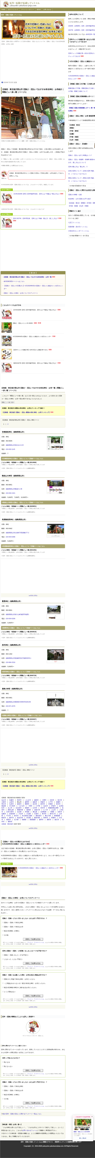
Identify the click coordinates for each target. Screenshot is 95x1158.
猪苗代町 (37, 817)
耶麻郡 (24, 819)
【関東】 (83, 203)
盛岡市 (27, 802)
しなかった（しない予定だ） (13, 959)
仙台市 (3, 800)
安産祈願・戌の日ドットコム (78, 227)
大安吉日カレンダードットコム (78, 231)
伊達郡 (27, 812)
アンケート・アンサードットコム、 (36, 942)
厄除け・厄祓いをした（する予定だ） (16, 955)
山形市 (11, 802)
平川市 (8, 815)
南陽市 (27, 808)
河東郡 (50, 804)
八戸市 (50, 802)
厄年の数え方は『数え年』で (78, 166)
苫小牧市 (12, 806)
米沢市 (42, 808)
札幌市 (11, 800)
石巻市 (52, 800)
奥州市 (42, 804)
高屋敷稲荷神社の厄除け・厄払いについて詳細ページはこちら (24, 546)
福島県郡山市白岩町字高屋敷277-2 (17, 532)
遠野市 (41, 819)
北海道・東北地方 (7, 824)
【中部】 (89, 203)
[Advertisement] (33, 63)
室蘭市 (58, 802)
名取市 (60, 812)
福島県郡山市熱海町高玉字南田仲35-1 (18, 658)
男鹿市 (53, 817)
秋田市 (19, 800)
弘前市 (11, 804)
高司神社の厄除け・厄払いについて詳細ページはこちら (21, 671)
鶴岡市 (27, 804)
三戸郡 (38, 806)
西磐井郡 (20, 810)
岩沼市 (35, 804)
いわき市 (28, 800)
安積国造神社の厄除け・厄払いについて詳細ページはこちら (23, 458)
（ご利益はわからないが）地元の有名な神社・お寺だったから (24, 983)
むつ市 (45, 810)
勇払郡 (35, 812)
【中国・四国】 (73, 206)
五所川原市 (10, 812)
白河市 (35, 808)
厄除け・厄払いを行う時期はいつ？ (80, 155)
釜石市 (57, 819)
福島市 (35, 802)
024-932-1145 (10, 449)
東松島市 (39, 815)
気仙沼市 (20, 817)
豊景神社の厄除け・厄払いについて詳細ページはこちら (21, 628)
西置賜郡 (33, 819)
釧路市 (19, 804)
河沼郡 (28, 817)
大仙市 (21, 814)
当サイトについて (13, 9)
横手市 (11, 817)
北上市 (10, 808)
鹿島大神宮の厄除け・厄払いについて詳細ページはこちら (22, 715)
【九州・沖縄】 (84, 206)
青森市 (42, 802)
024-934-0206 (10, 618)
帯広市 (3, 804)
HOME (3, 9)
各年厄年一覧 (90, 34)
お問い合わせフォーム (29, 1130)
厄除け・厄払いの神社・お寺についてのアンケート (21, 293)
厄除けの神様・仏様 (75, 194)
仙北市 (45, 806)
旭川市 (60, 800)
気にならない (8, 1066)
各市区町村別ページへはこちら (14, 281)
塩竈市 (3, 814)
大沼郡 (28, 814)
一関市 (30, 806)
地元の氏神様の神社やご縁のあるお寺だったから (20, 987)
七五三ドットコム (74, 222)
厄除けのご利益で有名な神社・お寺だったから (19, 979)
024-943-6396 (10, 537)
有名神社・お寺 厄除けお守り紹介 (79, 199)
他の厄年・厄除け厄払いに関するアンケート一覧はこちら (22, 1114)
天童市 (36, 814)
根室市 (3, 817)
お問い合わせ (47, 9)
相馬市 (8, 819)
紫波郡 (3, 806)
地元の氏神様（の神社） (12, 931)
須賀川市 (37, 810)
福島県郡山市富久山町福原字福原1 (17, 614)
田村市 (45, 817)
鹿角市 (10, 821)
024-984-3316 (10, 662)
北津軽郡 (43, 812)
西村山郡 (11, 810)
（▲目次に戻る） (33, 595)
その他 (6, 935)
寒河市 (44, 814)
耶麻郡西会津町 (53, 808)
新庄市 (16, 815)
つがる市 (21, 806)
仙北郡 (19, 812)
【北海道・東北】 (74, 203)
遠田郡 (28, 810)
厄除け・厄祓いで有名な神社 (13, 922)
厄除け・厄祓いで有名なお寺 (13, 927)
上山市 (53, 810)
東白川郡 (48, 815)
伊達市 (53, 806)
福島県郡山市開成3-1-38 (14, 489)
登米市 (58, 804)
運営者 (39, 9)
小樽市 (44, 800)
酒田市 (49, 819)
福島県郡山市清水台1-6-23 (15, 445)
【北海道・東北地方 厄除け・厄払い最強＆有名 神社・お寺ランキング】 (26, 412)
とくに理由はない (10, 991)
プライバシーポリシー (27, 9)
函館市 (36, 800)
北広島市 (19, 808)
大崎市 (3, 802)
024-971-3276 (10, 706)
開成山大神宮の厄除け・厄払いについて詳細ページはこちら (23, 502)
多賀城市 (12, 814)
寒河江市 (53, 814)
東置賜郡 (57, 815)
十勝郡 (52, 812)
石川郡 (16, 819)
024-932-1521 (10, 493)
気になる (7, 1062)
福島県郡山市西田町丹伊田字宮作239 (18, 702)
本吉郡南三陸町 (27, 815)
